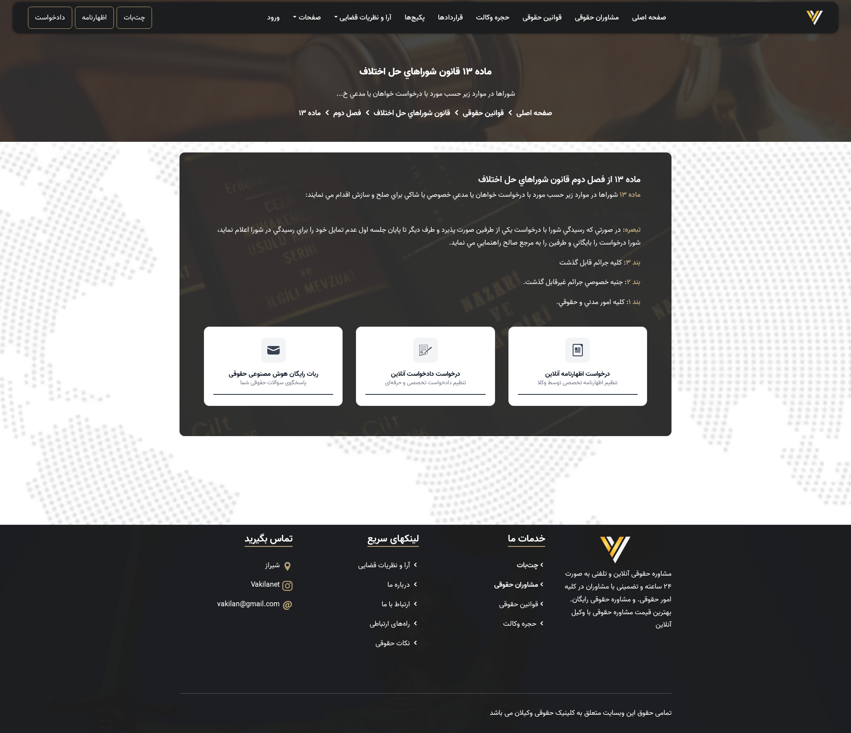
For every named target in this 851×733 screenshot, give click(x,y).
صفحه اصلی (649, 17)
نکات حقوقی (393, 643)
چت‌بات (134, 17)
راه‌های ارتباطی (391, 624)
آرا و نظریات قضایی (365, 17)
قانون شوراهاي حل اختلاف (412, 113)
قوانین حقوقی (542, 17)
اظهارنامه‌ (94, 17)
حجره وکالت (492, 17)
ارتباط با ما (397, 604)
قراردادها (450, 17)
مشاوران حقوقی (597, 17)
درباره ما (399, 585)
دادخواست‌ (50, 17)
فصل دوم (347, 113)
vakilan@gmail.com (248, 604)
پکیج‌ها (415, 17)
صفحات (309, 17)
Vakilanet (265, 585)
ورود (273, 17)
